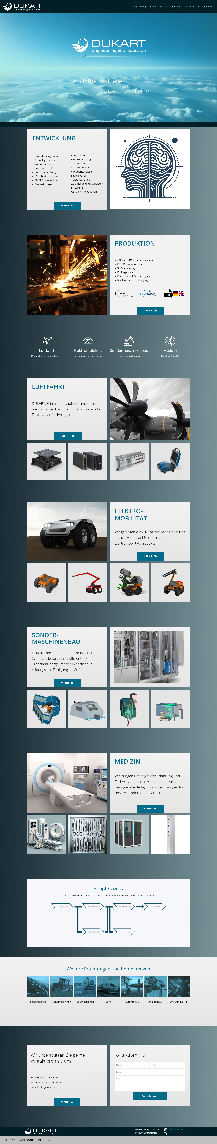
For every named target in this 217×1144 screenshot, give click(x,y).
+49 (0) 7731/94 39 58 (178, 1132)
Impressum (9, 1139)
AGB (48, 1140)
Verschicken (149, 1096)
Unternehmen (192, 6)
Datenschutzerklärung (30, 1139)
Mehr (66, 205)
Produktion (156, 6)
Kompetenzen (173, 6)
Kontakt (208, 6)
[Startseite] (23, 7)
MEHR (65, 436)
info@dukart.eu (48, 1087)
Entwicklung (139, 6)
